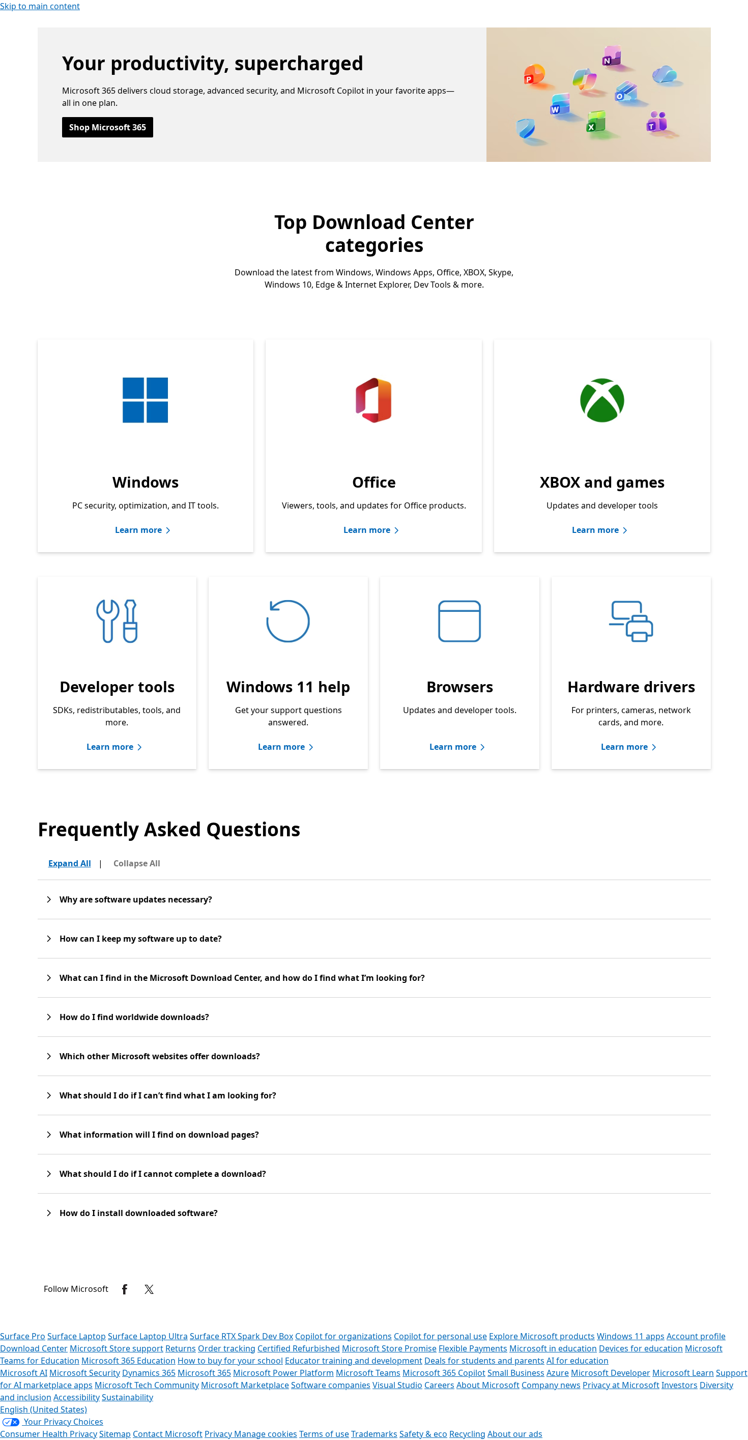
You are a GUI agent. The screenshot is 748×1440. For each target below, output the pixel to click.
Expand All (69, 863)
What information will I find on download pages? (159, 1134)
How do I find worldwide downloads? (134, 1017)
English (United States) (43, 1409)
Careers (439, 1385)
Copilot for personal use (440, 1336)
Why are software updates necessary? (136, 899)
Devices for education (641, 1348)
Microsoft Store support (116, 1348)
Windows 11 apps (631, 1336)
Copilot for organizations (343, 1336)
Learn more (138, 529)
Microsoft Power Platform (283, 1372)
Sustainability (127, 1397)
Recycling (467, 1433)
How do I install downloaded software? (139, 1213)
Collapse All (136, 863)
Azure (557, 1372)
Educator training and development (353, 1360)
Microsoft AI (23, 1372)
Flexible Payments (473, 1348)
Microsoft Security (84, 1372)
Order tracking (226, 1348)
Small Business (515, 1372)
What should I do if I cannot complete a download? (163, 1173)
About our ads (514, 1433)
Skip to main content (40, 6)
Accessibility (76, 1397)
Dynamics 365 (149, 1372)
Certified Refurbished (298, 1348)
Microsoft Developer (610, 1372)
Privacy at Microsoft (621, 1385)
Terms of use (324, 1433)
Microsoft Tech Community (147, 1385)
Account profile (696, 1336)
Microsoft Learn (683, 1372)
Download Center (34, 1348)
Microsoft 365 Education (128, 1360)
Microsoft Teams (368, 1372)
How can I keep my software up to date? (141, 938)
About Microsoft (488, 1385)
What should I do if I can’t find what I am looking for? (168, 1095)
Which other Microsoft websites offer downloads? (160, 1056)
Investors (679, 1385)
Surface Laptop (76, 1336)
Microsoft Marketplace (245, 1385)
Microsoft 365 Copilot (443, 1372)
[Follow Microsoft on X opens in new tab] (149, 1289)
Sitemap (115, 1433)
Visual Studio (397, 1385)
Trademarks (374, 1433)
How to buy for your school (230, 1360)
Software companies (330, 1385)
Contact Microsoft (168, 1433)
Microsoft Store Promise (389, 1348)
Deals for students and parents (484, 1360)
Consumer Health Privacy (48, 1433)
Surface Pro (22, 1336)
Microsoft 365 (204, 1372)
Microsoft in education (553, 1348)
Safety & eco (423, 1433)
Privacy (219, 1433)
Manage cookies (265, 1433)
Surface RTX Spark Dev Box (241, 1336)
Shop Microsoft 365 (107, 127)
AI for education (577, 1360)
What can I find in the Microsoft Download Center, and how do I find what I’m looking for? (242, 977)
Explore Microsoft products (542, 1336)
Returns (180, 1348)
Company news (551, 1385)
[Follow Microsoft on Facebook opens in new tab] (125, 1289)
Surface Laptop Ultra (148, 1336)
